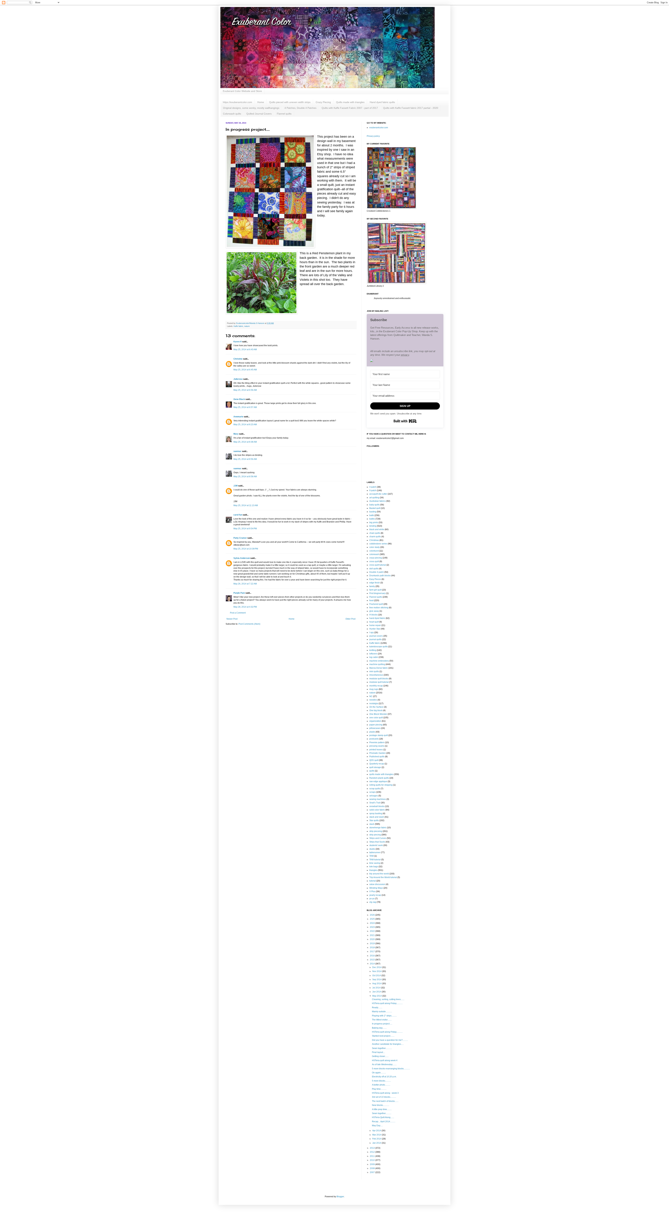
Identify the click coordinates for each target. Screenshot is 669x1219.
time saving (374, 863)
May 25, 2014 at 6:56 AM (245, 390)
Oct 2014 (376, 975)
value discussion (377, 884)
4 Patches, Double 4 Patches (300, 108)
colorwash (374, 554)
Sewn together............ (382, 1048)
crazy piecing (375, 558)
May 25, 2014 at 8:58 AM (245, 476)
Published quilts (377, 756)
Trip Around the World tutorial (383, 877)
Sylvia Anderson (241, 558)
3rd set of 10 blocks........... (384, 1097)
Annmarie (238, 416)
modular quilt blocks (378, 678)
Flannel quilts (284, 113)
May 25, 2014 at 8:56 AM (245, 459)
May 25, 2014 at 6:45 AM (245, 369)
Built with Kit (405, 421)
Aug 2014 (377, 983)
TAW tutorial (375, 859)
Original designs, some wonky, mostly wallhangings (251, 108)
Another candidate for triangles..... (388, 1044)
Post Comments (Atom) (249, 624)
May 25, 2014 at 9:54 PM (245, 528)
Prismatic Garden (377, 753)
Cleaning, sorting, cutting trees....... (388, 999)
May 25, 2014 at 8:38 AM (245, 442)
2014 (372, 963)
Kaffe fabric (238, 326)
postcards (374, 739)
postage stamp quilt (378, 735)
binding (372, 526)
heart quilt (374, 622)
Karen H (237, 341)
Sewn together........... (381, 1113)
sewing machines (377, 799)
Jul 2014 (376, 987)
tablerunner (374, 852)
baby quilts (374, 505)
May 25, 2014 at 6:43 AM (245, 349)
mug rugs (373, 689)
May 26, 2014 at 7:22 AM (245, 584)
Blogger (340, 1196)
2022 (372, 931)
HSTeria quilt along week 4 (384, 1060)
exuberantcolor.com (378, 127)
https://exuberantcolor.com (237, 102)
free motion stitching (378, 607)
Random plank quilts (379, 778)
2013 (372, 1148)
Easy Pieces (375, 579)
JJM (235, 486)
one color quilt (376, 717)
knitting (372, 650)
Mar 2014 (377, 1135)
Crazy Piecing (323, 102)
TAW (371, 856)
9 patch (372, 490)
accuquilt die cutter (378, 494)
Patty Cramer (240, 538)
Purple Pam (239, 593)
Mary (236, 434)
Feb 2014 (377, 1139)
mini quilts (374, 671)
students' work (376, 845)
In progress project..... (382, 1024)
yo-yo (372, 898)
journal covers (376, 636)
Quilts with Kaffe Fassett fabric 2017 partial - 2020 (410, 108)
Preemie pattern (377, 742)
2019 (372, 943)
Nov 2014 (377, 971)
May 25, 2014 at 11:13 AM (245, 505)
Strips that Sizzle (377, 842)
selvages (373, 796)
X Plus (372, 891)
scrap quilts (374, 788)
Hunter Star (374, 629)
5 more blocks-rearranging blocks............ (391, 1068)
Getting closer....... (380, 1056)
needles (373, 700)
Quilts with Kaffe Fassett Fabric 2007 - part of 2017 (350, 108)
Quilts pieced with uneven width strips (289, 102)
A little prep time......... (382, 1109)
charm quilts (375, 536)
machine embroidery (379, 661)
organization (375, 721)
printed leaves (376, 749)
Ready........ (377, 1007)
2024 (372, 923)
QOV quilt (373, 760)
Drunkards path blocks (380, 575)
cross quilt (374, 561)
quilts (371, 771)
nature (247, 326)
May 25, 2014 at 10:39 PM (245, 549)
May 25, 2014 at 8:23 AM (245, 424)
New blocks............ (380, 1105)
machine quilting (377, 664)
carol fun (237, 515)
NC (370, 696)
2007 (372, 1172)
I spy (371, 632)
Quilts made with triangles (350, 102)
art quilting (374, 497)
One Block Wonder (378, 714)
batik (371, 515)
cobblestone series (378, 543)
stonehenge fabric (377, 827)
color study (374, 547)
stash (371, 824)
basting (372, 511)
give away (374, 611)
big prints (373, 522)
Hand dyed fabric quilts (382, 102)
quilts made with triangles (381, 774)
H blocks (373, 615)
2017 (372, 951)
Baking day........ (379, 1028)
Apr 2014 (377, 1130)
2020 (372, 939)
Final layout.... (378, 1052)
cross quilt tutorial (377, 565)
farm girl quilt (375, 590)
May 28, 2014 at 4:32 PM (245, 607)
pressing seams (376, 746)
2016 (372, 955)
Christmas (374, 540)
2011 (372, 1156)
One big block (375, 710)
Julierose (238, 379)
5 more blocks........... (381, 1081)
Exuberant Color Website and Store (242, 91)
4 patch (372, 487)
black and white (376, 529)
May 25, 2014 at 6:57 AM (245, 407)
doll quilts (373, 568)
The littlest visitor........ (382, 1020)
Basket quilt (374, 508)
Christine (238, 359)
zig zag (372, 902)
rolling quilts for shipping (381, 785)
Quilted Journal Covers (259, 113)
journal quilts (375, 639)
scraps (372, 792)
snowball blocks (377, 806)
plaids (372, 732)
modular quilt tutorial (379, 682)
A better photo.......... (381, 1085)
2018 (372, 947)
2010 (372, 1160)
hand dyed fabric (377, 618)
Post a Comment (238, 613)
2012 (372, 1152)
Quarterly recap (376, 763)
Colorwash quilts (232, 113)
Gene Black (239, 399)
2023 (372, 927)
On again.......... (379, 1072)
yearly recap (375, 895)
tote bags (373, 866)
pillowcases (374, 728)
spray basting (375, 813)
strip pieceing (375, 831)
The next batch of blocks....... (385, 1101)
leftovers (373, 653)
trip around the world (379, 873)
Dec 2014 (377, 967)
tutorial (372, 881)
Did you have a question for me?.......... (390, 1040)
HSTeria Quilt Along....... (383, 1117)
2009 (372, 1164)
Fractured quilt (376, 604)
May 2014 (377, 996)
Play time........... (379, 1089)
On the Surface (376, 707)
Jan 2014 (377, 1143)
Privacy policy (373, 136)
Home (260, 102)
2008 (372, 1168)
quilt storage (375, 767)
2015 (372, 959)
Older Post (350, 619)
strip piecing (375, 834)
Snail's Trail (374, 802)
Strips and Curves (377, 838)
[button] (405, 361)
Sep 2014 (377, 979)
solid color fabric (377, 810)
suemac (237, 451)
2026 (372, 915)
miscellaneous (376, 675)
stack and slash (376, 817)
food (371, 600)
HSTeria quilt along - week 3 (385, 1093)
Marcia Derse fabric (378, 668)
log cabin (373, 657)
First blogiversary (377, 593)
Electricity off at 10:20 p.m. (384, 1076)
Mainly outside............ (382, 1011)
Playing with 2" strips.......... (384, 1015)
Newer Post (231, 619)
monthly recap (376, 686)
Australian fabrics (377, 501)
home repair (375, 625)
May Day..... (377, 1125)
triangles (373, 870)
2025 (372, 919)
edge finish (374, 582)
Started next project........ (383, 1036)
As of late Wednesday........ (384, 1064)
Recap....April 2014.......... (383, 1121)
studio (372, 849)
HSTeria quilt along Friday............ (387, 1003)
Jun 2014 (377, 991)
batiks (372, 519)
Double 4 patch (376, 572)
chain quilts (374, 533)
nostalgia (373, 703)
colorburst (374, 551)
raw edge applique (378, 781)
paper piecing (375, 724)
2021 (372, 935)
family (372, 586)
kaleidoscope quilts (378, 646)
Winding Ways (376, 888)
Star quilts (374, 820)
